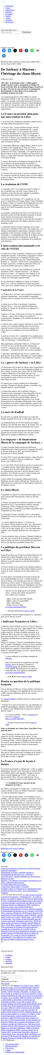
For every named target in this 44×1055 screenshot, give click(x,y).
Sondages (8, 20)
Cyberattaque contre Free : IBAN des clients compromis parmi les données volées (21, 922)
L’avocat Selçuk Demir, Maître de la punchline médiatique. (21, 1027)
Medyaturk (9, 6)
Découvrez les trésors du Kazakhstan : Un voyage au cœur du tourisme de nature (19, 935)
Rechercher (9, 22)
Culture (8, 18)
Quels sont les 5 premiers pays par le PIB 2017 (20, 1007)
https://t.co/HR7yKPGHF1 (15, 719)
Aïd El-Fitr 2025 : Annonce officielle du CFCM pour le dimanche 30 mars (22, 913)
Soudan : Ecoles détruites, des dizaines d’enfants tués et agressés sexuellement (21, 1022)
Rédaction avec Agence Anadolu (12, 848)
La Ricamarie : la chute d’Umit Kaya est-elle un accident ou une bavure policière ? (21, 994)
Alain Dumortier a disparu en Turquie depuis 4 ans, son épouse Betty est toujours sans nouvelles (21, 1034)
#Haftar (8, 664)
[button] (3, 2)
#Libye (7, 666)
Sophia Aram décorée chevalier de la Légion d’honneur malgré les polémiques (21, 904)
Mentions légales (11, 1046)
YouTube (8, 961)
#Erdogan (13, 666)
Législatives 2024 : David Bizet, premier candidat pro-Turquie (20, 924)
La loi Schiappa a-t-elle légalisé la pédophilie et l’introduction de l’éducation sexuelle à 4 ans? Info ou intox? (21, 1001)
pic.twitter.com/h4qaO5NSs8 (15, 607)
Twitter (7, 957)
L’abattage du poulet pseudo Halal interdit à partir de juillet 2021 (21, 1005)
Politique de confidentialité (14, 1052)
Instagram (8, 963)
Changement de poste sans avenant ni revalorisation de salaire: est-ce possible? (22, 997)
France (7, 8)
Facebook (8, 955)
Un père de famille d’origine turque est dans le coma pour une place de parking (20, 1010)
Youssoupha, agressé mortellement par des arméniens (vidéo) (18, 1017)
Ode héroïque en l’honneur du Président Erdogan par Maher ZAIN (20, 1037)
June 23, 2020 (27, 676)
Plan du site (9, 1048)
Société (8, 16)
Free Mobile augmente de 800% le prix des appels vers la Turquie (20, 1030)
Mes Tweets (5, 983)
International (9, 10)
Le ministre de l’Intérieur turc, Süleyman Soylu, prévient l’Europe (20, 1025)
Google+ (8, 959)
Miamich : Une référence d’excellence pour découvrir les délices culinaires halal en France (18, 938)
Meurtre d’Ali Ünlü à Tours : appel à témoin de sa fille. (20, 986)
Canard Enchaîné (9, 699)
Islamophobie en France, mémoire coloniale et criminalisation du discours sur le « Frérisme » (21, 910)
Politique (8, 12)
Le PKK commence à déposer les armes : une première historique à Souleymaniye (20, 907)
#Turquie (31, 715)
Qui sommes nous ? (12, 1044)
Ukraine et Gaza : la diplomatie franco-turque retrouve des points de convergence (22, 901)
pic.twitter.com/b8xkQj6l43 (15, 673)
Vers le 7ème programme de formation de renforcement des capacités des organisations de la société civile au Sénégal (21, 928)
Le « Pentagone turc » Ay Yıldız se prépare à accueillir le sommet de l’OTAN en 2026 (21, 898)
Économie (9, 14)
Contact (8, 1050)
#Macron (8, 658)
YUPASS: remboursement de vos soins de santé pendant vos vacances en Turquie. (21, 1014)
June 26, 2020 (29, 611)
